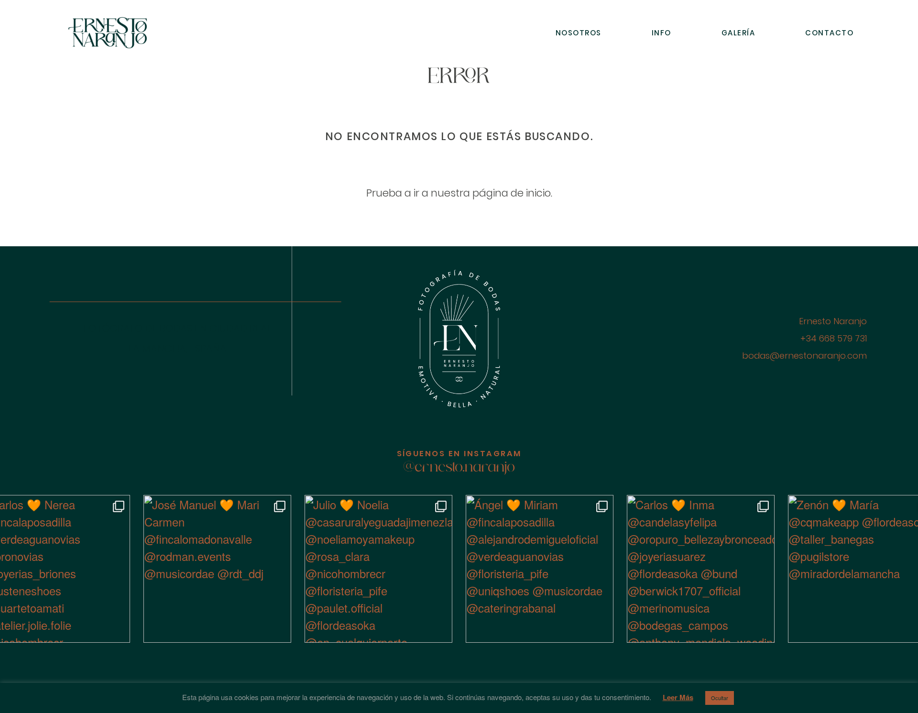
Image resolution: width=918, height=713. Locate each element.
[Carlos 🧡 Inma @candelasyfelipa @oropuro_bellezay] (701, 569)
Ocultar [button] (719, 698)
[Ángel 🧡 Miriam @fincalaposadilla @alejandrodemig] (539, 569)
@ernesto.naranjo (459, 468)
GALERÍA (738, 33)
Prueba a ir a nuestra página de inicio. (459, 193)
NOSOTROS (578, 33)
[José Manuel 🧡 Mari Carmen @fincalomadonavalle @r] (217, 569)
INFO (661, 33)
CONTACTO (829, 33)
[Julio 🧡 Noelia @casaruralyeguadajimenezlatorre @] (378, 569)
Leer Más (678, 697)
